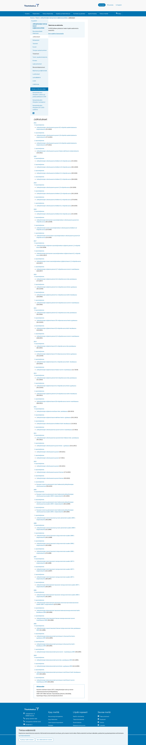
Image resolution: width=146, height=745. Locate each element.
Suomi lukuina (77, 722)
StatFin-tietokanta (78, 716)
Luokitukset (36, 74)
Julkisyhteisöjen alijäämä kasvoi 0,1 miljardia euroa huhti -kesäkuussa (56, 362)
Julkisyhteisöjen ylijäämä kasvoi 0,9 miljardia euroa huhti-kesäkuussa (56, 328)
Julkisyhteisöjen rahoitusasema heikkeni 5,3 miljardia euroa (53, 173)
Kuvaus (35, 60)
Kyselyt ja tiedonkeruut (63, 14)
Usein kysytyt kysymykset (55, 722)
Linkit (34, 81)
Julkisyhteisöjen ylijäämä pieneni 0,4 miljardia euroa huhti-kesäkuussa (56, 393)
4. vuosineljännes (39, 125)
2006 (35, 590)
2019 (35, 183)
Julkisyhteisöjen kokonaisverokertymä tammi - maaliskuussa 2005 (55, 652)
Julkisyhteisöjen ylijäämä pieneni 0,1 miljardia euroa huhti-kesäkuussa (56, 295)
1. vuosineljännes (39, 148)
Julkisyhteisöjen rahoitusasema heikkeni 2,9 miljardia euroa (53, 161)
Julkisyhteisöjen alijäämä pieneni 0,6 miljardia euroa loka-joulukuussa (56, 279)
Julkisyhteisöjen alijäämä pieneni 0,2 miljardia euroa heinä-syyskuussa (56, 287)
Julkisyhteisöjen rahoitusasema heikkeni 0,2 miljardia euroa (53, 199)
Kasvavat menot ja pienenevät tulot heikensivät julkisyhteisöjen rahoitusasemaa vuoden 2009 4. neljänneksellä (55, 495)
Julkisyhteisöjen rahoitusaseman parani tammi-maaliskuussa (54, 429)
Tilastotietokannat (78, 719)
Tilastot (37, 18)
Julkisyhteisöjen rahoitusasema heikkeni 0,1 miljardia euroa (53, 205)
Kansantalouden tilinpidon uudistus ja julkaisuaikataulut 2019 (39, 94)
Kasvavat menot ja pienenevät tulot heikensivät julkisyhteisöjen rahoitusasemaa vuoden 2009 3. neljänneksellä (55, 503)
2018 (35, 209)
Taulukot (35, 43)
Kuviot (34, 47)
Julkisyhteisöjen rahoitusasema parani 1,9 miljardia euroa (53, 187)
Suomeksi (102, 5)
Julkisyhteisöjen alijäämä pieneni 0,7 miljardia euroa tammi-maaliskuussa (57, 269)
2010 (35, 461)
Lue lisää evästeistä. (24, 735)
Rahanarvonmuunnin (79, 725)
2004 (35, 655)
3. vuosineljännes (39, 133)
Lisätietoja (36, 84)
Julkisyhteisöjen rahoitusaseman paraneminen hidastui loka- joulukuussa (57, 438)
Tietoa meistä (103, 14)
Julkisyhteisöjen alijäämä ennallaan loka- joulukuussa (52, 411)
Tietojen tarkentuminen (40, 50)
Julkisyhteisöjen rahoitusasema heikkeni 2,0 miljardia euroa (53, 193)
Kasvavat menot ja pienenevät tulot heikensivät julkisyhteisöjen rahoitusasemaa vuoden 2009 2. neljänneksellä (55, 511)
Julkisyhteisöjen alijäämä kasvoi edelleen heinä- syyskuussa (53, 417)
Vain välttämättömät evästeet (44, 739)
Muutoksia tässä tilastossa (37, 32)
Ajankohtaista (92, 14)
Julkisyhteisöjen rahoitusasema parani (47, 452)
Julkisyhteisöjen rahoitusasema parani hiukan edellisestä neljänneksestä (57, 151)
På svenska (110, 5)
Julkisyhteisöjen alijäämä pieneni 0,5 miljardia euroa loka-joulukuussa (56, 312)
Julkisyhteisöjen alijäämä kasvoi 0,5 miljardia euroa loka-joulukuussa (56, 346)
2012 (35, 407)
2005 (35, 623)
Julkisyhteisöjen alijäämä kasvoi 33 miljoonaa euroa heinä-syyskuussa (56, 354)
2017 (35, 241)
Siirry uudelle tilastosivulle (56, 33)
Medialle (50, 725)
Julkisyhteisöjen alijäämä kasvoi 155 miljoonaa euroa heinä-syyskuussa (56, 320)
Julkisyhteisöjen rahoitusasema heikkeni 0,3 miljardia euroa (53, 179)
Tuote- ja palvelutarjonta (40, 57)
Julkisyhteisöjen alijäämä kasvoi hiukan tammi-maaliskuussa (54, 370)
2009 (35, 489)
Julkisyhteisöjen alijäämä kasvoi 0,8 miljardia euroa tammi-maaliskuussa (57, 401)
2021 (35, 123)
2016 (35, 274)
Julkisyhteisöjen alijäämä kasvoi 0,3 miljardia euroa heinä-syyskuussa (56, 386)
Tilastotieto (36, 14)
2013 (35, 373)
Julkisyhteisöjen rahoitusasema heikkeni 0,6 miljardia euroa (53, 214)
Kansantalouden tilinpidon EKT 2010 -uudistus (39, 107)
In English (119, 5)
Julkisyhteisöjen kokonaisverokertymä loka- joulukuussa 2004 (54, 660)
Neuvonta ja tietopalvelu (55, 716)
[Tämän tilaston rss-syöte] (40, 113)
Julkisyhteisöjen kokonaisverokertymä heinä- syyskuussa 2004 (54, 666)
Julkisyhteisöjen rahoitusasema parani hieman (49, 472)
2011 (35, 433)
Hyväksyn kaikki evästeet (27, 739)
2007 (35, 556)
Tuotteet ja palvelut (79, 14)
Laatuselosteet (37, 64)
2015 (35, 308)
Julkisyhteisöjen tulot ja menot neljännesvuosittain (54, 18)
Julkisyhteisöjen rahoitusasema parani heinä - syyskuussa (53, 445)
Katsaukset (36, 40)
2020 (35, 156)
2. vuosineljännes (39, 140)
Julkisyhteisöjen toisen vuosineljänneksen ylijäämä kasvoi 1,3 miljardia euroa (58, 261)
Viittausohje (40, 686)
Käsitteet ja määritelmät (40, 70)
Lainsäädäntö (37, 77)
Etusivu (27, 14)
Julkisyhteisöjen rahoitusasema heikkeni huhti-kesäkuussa (53, 423)
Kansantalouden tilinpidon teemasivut (39, 101)
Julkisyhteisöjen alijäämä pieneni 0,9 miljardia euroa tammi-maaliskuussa (57, 303)
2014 (35, 341)
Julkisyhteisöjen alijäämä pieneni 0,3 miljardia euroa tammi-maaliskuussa (57, 336)
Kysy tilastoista (52, 719)
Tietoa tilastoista (47, 14)
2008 (35, 523)
